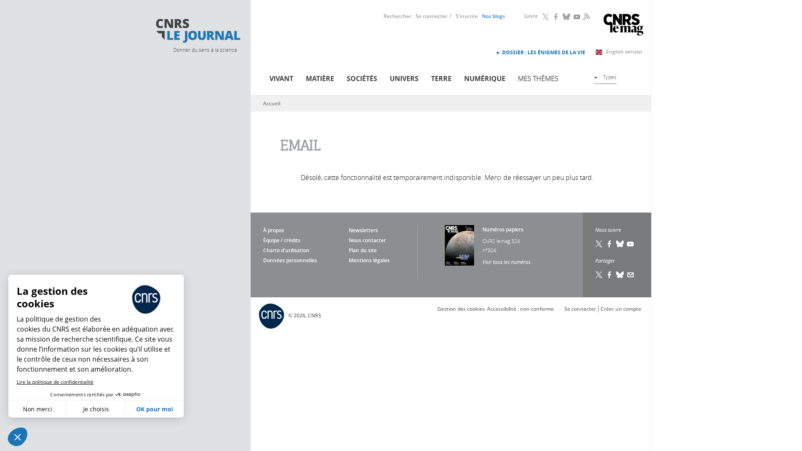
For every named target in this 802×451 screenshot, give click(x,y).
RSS (585, 16)
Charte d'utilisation (286, 250)
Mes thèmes (538, 78)
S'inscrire (467, 16)
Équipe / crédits (281, 240)
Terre (441, 78)
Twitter (546, 16)
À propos (273, 230)
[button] (18, 437)
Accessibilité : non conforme (520, 308)
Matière (320, 78)
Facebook (556, 16)
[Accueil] (198, 31)
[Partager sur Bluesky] (620, 274)
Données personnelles (290, 260)
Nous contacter (367, 240)
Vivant (281, 78)
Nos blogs (493, 16)
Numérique (484, 78)
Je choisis (96, 409)
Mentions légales (369, 260)
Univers (404, 78)
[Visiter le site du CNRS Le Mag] (623, 26)
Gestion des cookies (461, 308)
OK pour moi (154, 409)
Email (631, 274)
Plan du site (363, 250)
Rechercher (397, 16)
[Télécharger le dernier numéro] (459, 245)
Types (610, 76)
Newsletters (363, 230)
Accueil (271, 103)
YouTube (577, 16)
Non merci (37, 409)
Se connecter (431, 16)
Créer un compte (621, 308)
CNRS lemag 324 (501, 241)
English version (624, 51)
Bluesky (567, 16)
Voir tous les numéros (506, 261)
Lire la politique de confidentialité (55, 381)
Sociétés (362, 78)
